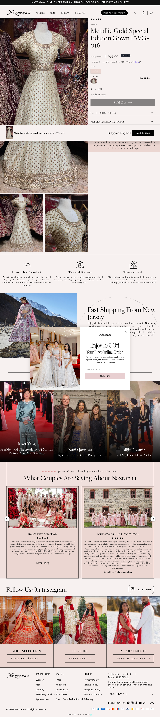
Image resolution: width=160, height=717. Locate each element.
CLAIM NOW (105, 376)
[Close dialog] (126, 332)
